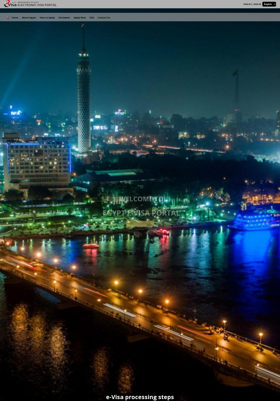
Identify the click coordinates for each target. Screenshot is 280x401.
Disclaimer (64, 17)
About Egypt (29, 17)
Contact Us (104, 17)
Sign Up (257, 4)
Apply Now (80, 17)
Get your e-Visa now (139, 223)
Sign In (247, 4)
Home (15, 17)
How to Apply (47, 17)
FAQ (92, 17)
